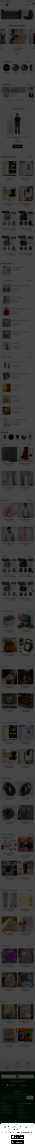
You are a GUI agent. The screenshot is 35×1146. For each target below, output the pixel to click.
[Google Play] (17, 1142)
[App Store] (17, 1137)
